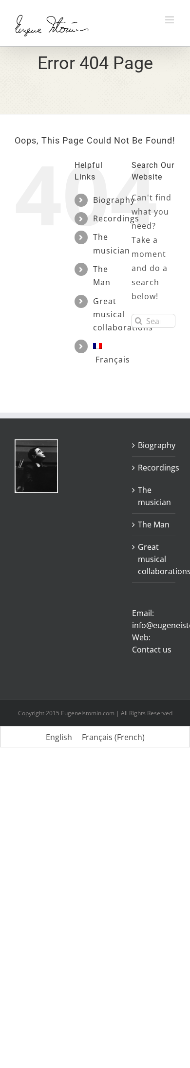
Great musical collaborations (123, 314)
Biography (114, 200)
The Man (154, 524)
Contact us (151, 649)
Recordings (116, 218)
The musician (154, 496)
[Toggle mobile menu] (170, 20)
